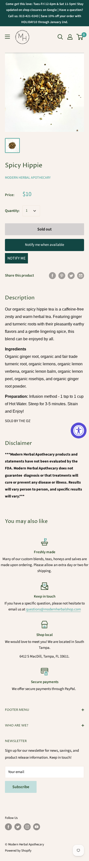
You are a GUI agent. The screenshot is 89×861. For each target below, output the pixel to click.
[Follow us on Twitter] (17, 826)
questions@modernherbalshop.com (53, 609)
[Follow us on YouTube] (36, 826)
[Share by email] (80, 275)
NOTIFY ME (16, 258)
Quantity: (12, 210)
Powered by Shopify (18, 850)
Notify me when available (44, 244)
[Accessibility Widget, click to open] (79, 430)
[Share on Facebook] (52, 275)
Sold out (44, 229)
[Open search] (60, 37)
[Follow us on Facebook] (8, 826)
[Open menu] (7, 37)
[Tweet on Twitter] (71, 275)
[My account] (69, 37)
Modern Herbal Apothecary (28, 177)
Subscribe (20, 787)
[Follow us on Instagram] (27, 826)
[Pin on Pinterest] (61, 275)
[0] (80, 37)
